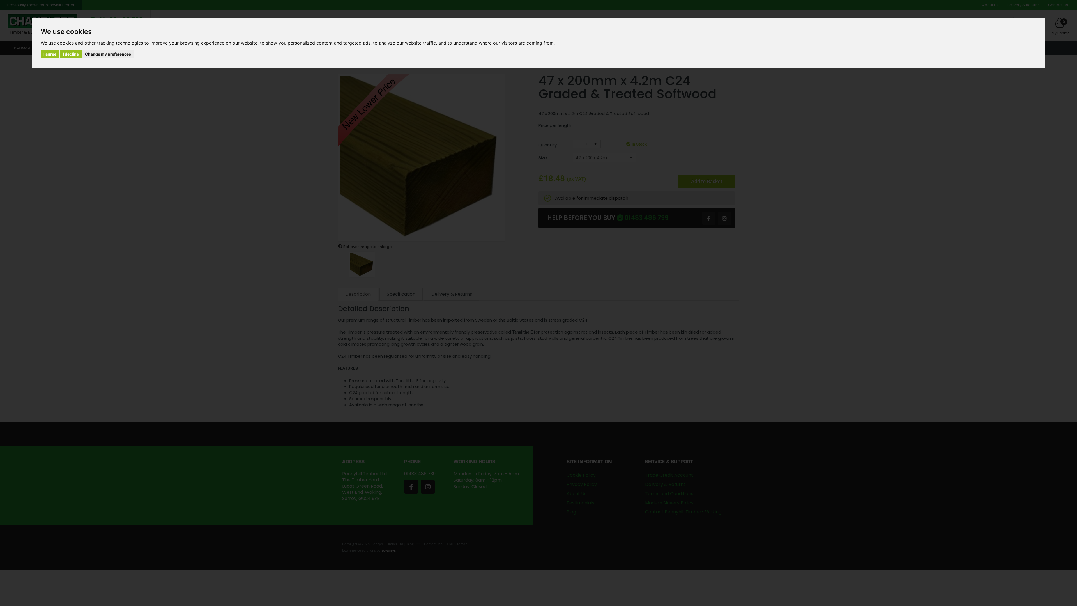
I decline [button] (71, 54)
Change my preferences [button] (108, 54)
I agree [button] (49, 54)
